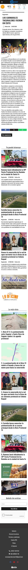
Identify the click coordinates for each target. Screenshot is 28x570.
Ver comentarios (6, 135)
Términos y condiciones (14, 537)
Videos (14, 543)
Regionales (5, 14)
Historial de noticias (14, 534)
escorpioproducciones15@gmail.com (14, 557)
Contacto (14, 531)
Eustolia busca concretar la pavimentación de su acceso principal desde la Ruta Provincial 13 (13, 213)
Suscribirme (14, 509)
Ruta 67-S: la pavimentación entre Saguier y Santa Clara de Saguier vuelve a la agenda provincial (12, 335)
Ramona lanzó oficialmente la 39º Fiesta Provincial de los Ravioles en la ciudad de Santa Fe (13, 172)
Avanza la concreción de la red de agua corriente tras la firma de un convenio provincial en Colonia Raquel (14, 255)
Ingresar (15, 546)
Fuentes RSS (14, 540)
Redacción (7, 26)
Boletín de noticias (13, 498)
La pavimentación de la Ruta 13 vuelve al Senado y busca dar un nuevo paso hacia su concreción (13, 365)
